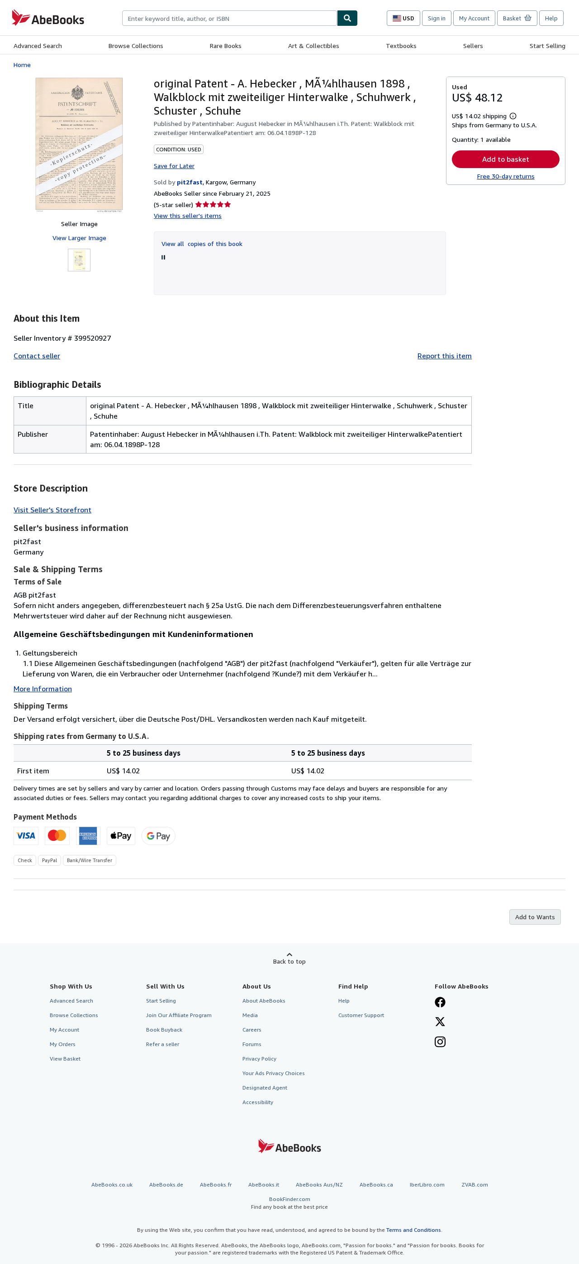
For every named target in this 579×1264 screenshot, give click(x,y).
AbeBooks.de (166, 1184)
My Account (474, 18)
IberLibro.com (427, 1184)
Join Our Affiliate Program (179, 1015)
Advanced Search (38, 45)
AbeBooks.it (263, 1184)
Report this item (445, 355)
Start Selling (547, 45)
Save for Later (174, 165)
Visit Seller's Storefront (52, 509)
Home (22, 64)
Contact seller (37, 355)
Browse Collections (136, 45)
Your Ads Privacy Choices (273, 1073)
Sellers (473, 45)
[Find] (347, 18)
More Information (43, 688)
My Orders (63, 1044)
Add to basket (505, 159)
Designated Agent (264, 1087)
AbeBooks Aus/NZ (319, 1184)
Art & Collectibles (313, 45)
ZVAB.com (474, 1184)
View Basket (65, 1058)
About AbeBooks (263, 1000)
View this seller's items (188, 215)
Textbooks (401, 45)
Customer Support (361, 1015)
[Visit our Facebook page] (440, 1003)
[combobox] (229, 18)
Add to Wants (535, 917)
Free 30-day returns (506, 176)
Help (551, 18)
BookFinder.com (289, 1203)
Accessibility (257, 1102)
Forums (251, 1044)
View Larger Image (79, 237)
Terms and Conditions (413, 1229)
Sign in (437, 18)
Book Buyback (164, 1029)
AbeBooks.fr (216, 1184)
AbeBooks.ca (376, 1184)
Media (250, 1015)
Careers (251, 1029)
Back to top (289, 961)
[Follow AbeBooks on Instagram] (440, 1042)
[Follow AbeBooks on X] (440, 1022)
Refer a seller (162, 1044)
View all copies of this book (201, 243)
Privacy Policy (259, 1058)
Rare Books (226, 45)
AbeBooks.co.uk (112, 1184)
